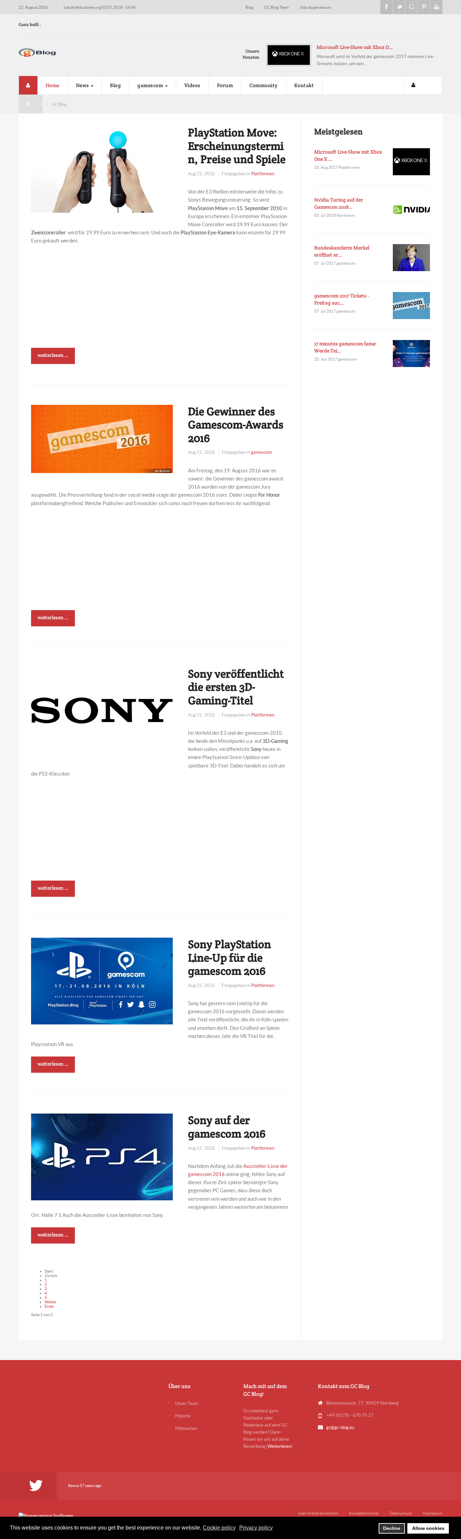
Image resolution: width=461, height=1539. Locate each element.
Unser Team (186, 1403)
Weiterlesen (279, 1446)
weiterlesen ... (53, 355)
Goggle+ (411, 7)
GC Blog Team (277, 7)
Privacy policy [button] (256, 1528)
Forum (225, 85)
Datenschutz (400, 1513)
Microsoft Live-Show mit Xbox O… (355, 47)
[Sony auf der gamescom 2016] (102, 1156)
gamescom (150, 85)
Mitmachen (186, 1428)
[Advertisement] (160, 300)
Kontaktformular (364, 1513)
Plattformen (262, 173)
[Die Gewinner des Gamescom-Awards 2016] (102, 438)
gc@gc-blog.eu (340, 1427)
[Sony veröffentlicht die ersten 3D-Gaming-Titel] (102, 710)
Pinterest (424, 7)
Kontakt (304, 85)
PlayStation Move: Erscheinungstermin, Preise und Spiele (237, 145)
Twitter (399, 7)
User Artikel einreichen (318, 1513)
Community (263, 85)
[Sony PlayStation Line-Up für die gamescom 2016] (102, 980)
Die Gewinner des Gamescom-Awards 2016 (235, 424)
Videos (192, 85)
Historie (183, 1415)
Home (52, 85)
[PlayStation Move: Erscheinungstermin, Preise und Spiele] (102, 169)
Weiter (51, 1302)
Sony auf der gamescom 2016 (227, 1127)
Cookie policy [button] (219, 1528)
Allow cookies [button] (428, 1528)
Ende (49, 1306)
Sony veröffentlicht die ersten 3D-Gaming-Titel (236, 687)
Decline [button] (391, 1528)
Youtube (436, 7)
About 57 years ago (85, 1485)
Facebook (386, 7)
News (83, 85)
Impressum (432, 1513)
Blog (249, 7)
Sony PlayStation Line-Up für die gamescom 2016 (229, 957)
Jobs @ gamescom (315, 7)
